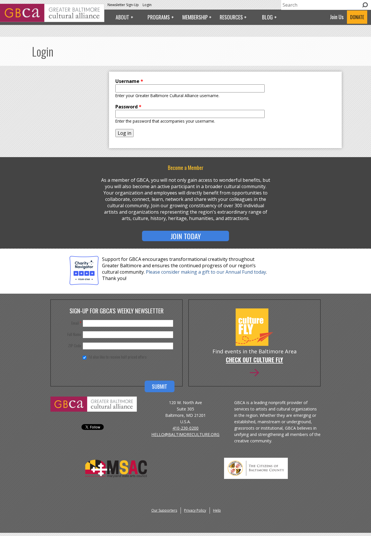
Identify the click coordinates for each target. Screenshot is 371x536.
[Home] (52, 20)
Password (128, 106)
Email (76, 323)
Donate (357, 17)
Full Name (74, 334)
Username (129, 81)
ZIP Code (74, 345)
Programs (159, 17)
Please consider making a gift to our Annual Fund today (206, 272)
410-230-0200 (185, 428)
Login (147, 4)
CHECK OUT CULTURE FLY (254, 360)
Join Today (185, 236)
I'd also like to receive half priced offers (118, 357)
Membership (195, 17)
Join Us (336, 17)
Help (217, 510)
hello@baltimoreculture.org (185, 434)
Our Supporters (164, 510)
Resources (231, 17)
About (122, 17)
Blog (267, 17)
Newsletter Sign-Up (123, 4)
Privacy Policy (195, 510)
